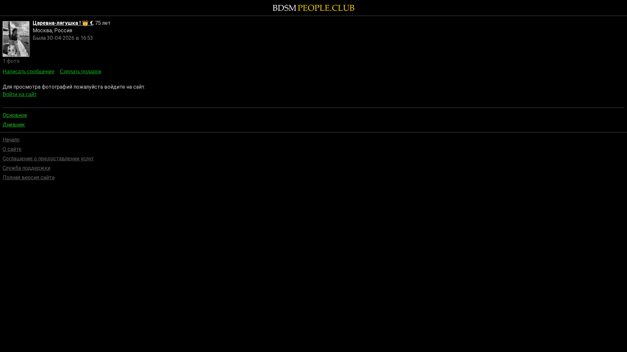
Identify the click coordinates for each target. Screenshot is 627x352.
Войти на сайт (20, 94)
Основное (15, 115)
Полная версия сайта (29, 177)
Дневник (14, 125)
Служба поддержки (26, 168)
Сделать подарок (80, 71)
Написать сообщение (29, 71)
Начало (11, 140)
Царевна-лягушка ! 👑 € (63, 23)
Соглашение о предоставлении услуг (48, 158)
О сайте (12, 149)
